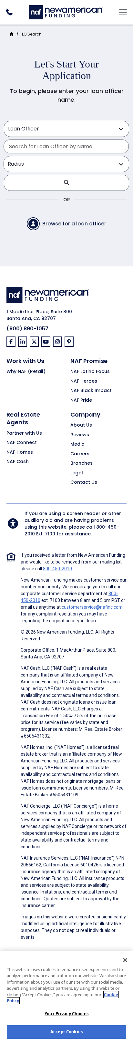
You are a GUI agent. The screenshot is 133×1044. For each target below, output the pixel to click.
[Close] (125, 960)
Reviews (79, 435)
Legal (76, 473)
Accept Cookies (66, 1032)
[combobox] (66, 146)
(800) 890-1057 (27, 328)
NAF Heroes (83, 381)
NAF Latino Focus (90, 372)
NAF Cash (17, 462)
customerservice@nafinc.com (92, 607)
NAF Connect (21, 443)
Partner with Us (24, 433)
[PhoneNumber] (9, 12)
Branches (81, 463)
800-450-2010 (57, 568)
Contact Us (83, 482)
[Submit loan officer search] (66, 183)
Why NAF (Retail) (26, 372)
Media (77, 444)
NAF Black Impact (91, 391)
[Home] (66, 11)
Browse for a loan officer (74, 223)
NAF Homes (19, 452)
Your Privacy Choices (66, 1014)
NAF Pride (81, 400)
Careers (79, 454)
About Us (81, 425)
